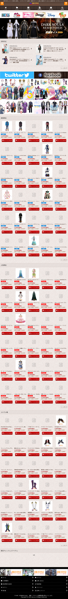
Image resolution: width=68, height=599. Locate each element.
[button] (2, 3)
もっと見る (63, 68)
